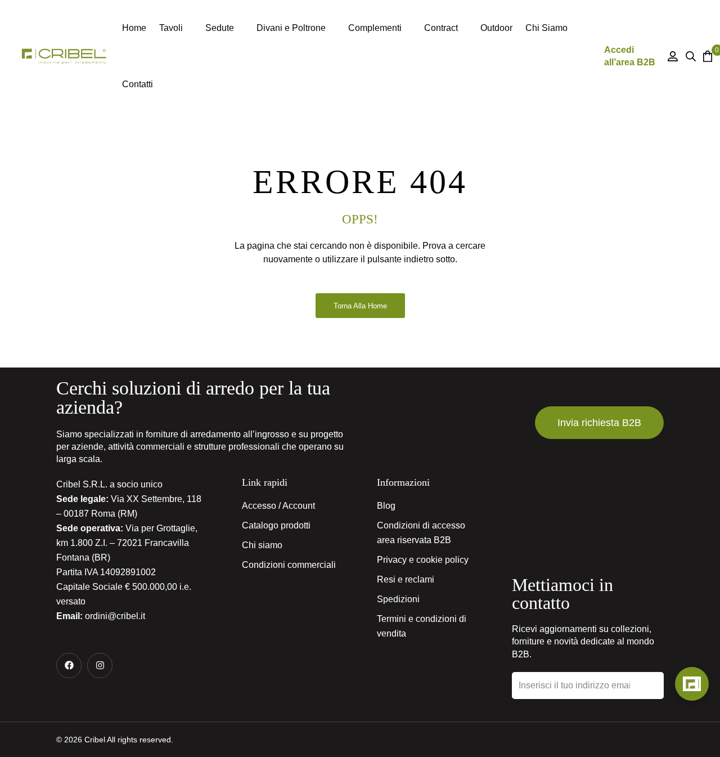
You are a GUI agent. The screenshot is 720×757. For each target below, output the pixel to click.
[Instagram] (99, 665)
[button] (599, 422)
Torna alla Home (360, 306)
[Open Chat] (692, 684)
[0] (706, 56)
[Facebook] (69, 665)
